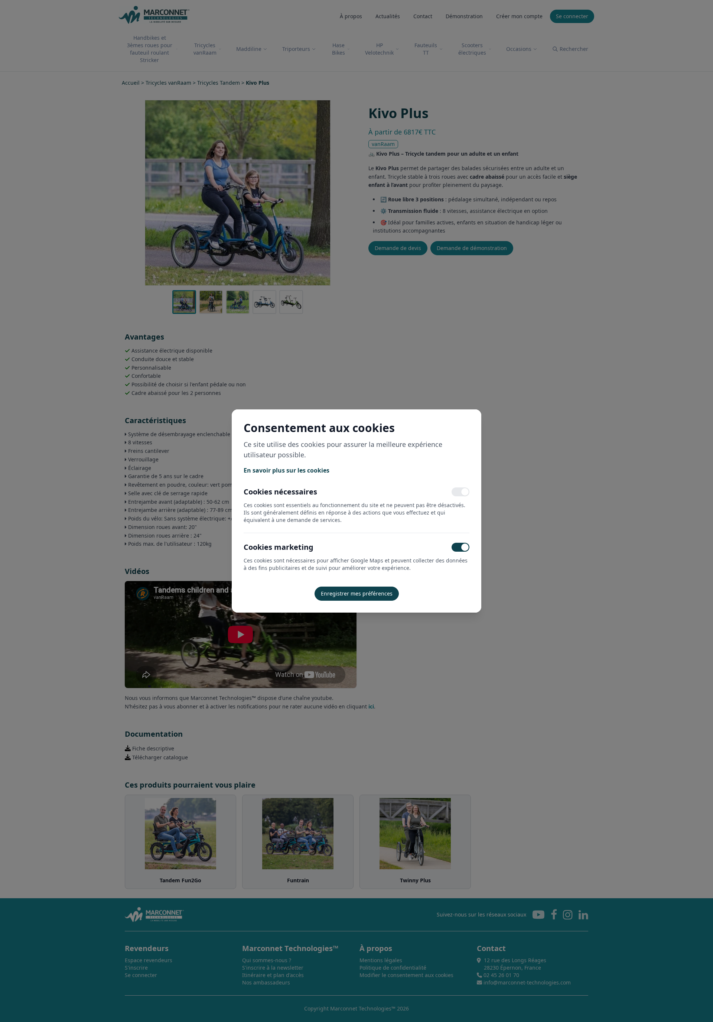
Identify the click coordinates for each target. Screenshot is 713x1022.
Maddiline (248, 48)
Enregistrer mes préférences (357, 593)
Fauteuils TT (425, 49)
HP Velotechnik (379, 49)
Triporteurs (296, 48)
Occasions (518, 48)
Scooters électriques (472, 49)
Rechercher (574, 48)
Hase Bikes (338, 49)
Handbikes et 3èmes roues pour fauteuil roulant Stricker (149, 49)
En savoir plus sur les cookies (286, 470)
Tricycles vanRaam (204, 49)
